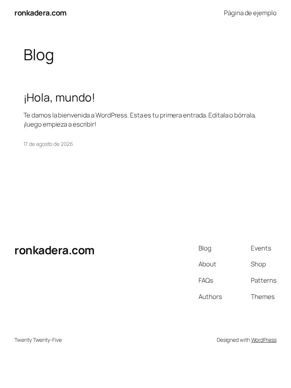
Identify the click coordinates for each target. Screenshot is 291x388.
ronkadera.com (40, 13)
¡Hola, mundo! (59, 97)
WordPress (264, 339)
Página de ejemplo (250, 12)
